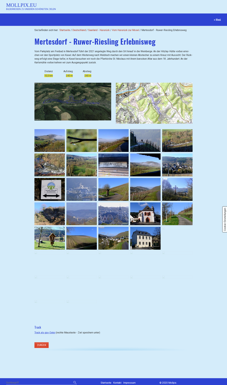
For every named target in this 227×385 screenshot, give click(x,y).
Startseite (64, 30)
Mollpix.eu (21, 5)
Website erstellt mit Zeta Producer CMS (199, 382)
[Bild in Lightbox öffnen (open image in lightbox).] (72, 101)
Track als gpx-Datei (44, 332)
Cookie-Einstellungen (224, 219)
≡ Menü (217, 20)
